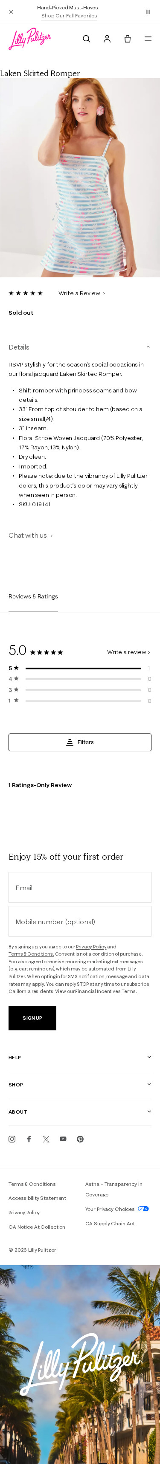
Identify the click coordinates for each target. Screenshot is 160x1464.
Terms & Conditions (32, 1184)
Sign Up (32, 1018)
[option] (80, 177)
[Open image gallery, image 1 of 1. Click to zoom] (80, 177)
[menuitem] (86, 38)
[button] (148, 11)
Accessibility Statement (37, 1198)
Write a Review (80, 293)
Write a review (126, 652)
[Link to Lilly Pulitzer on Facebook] (29, 1139)
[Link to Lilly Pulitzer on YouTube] (63, 1139)
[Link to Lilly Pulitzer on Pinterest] (80, 1139)
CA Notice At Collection (37, 1227)
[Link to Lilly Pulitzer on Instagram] (11, 1139)
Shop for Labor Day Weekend (81, 15)
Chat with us (28, 535)
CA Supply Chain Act (110, 1223)
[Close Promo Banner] (11, 11)
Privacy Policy (91, 947)
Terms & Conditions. (31, 954)
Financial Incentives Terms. (106, 991)
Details (19, 347)
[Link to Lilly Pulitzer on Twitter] (46, 1139)
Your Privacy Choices (110, 1209)
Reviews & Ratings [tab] (33, 596)
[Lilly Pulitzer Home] (30, 38)
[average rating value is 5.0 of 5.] (28, 293)
